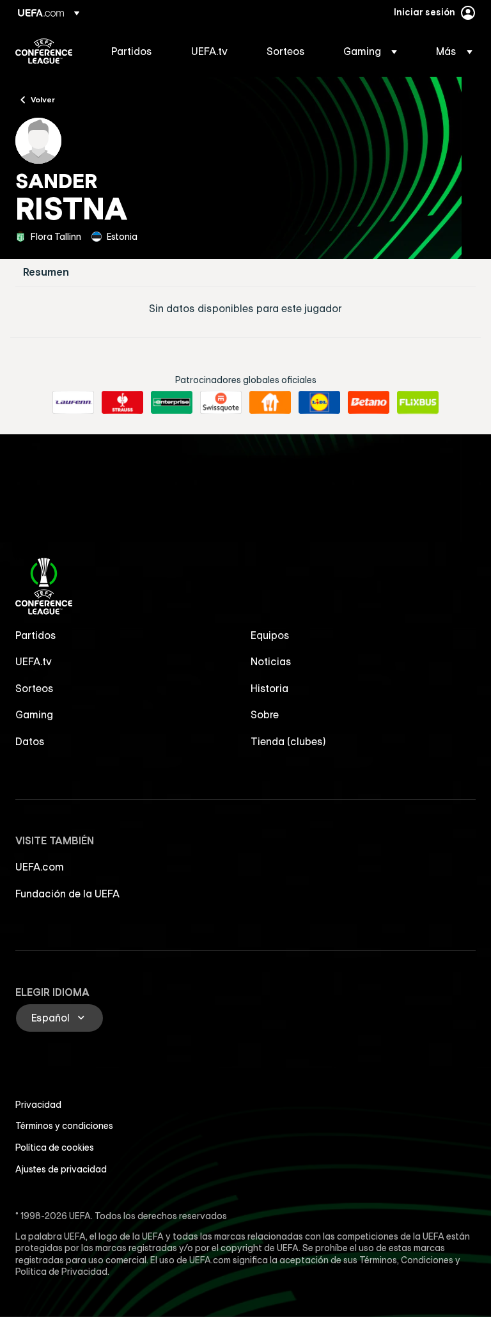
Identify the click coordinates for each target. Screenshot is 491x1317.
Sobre (265, 714)
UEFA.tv (33, 661)
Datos (30, 741)
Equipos (270, 635)
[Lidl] (319, 402)
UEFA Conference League (43, 51)
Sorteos (34, 688)
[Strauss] (122, 402)
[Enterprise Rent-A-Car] (171, 402)
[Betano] (368, 402)
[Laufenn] (73, 402)
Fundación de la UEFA (67, 893)
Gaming (34, 714)
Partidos (35, 635)
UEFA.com (39, 866)
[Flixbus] (418, 402)
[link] (131, 51)
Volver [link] (43, 99)
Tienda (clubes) (288, 741)
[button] (370, 51)
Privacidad (38, 1105)
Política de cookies (54, 1147)
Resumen (46, 272)
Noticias (271, 661)
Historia (269, 688)
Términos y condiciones (64, 1126)
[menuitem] (135, 51)
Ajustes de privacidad (61, 1169)
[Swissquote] (221, 402)
